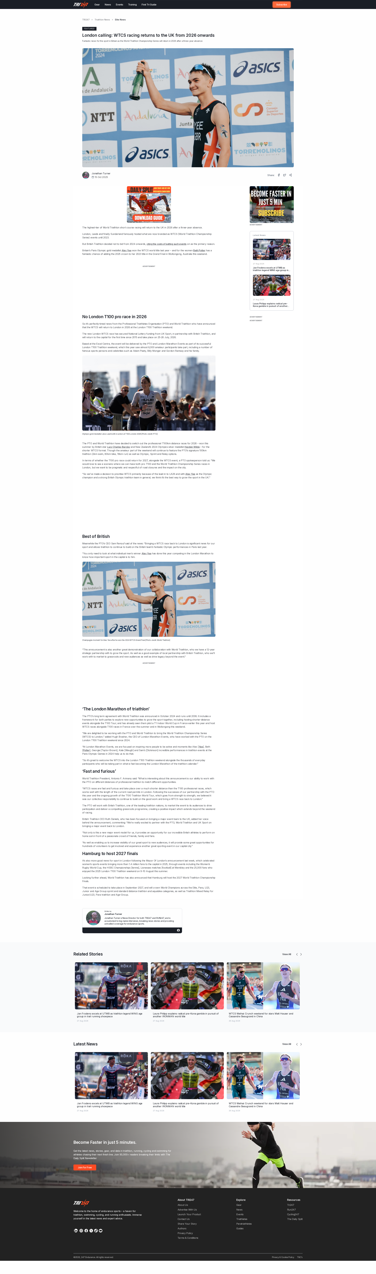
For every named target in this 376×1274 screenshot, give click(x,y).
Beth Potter (199, 250)
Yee (201, 746)
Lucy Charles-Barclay (118, 446)
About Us (183, 1204)
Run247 (291, 1209)
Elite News (120, 20)
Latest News (85, 1044)
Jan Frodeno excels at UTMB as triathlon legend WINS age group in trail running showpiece (270, 270)
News (108, 4)
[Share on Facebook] (279, 175)
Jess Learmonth (109, 434)
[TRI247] (81, 4)
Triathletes (241, 1219)
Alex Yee (126, 250)
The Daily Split (295, 1219)
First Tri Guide (149, 4)
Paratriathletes (244, 1223)
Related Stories (88, 954)
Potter (86, 750)
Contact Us (184, 1219)
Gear (97, 4)
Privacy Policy (185, 1233)
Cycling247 (293, 1214)
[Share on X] (285, 175)
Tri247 (290, 1204)
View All (286, 954)
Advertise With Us (187, 1209)
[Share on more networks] (291, 175)
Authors (182, 1228)
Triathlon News (102, 20)
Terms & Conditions (188, 1237)
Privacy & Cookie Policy (283, 1257)
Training (132, 4)
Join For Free (295, 4)
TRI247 (86, 20)
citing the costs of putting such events (166, 243)
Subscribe (281, 4)
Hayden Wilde (192, 446)
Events (119, 4)
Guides (240, 1228)
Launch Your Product (189, 1214)
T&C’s (300, 1257)
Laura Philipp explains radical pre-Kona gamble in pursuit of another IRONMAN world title (270, 306)
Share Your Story (187, 1223)
